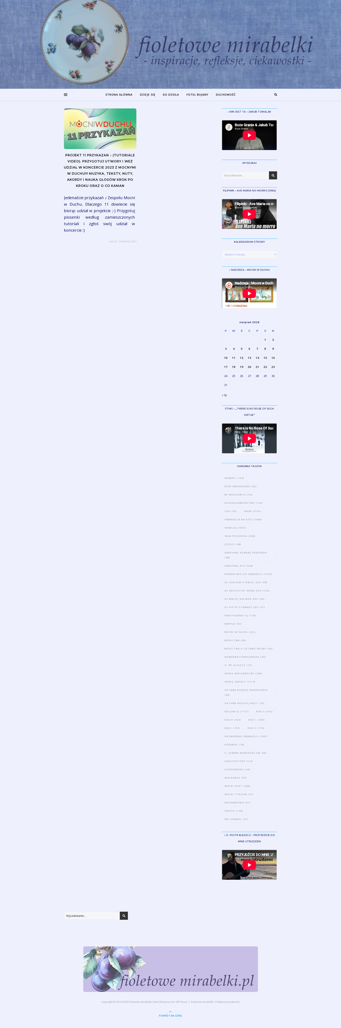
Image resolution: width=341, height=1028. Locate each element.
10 (226, 358)
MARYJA (233, 623)
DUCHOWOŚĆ (226, 94)
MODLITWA (235, 640)
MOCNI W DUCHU (240, 632)
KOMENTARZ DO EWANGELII (249, 574)
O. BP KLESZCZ (238, 665)
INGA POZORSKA (240, 536)
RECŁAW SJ (237, 711)
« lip (224, 395)
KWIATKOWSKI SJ (240, 615)
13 (249, 358)
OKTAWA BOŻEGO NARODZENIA (246, 692)
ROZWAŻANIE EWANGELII (246, 736)
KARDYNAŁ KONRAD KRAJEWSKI (246, 555)
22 (265, 367)
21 (257, 367)
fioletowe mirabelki (140, 1002)
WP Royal (181, 1002)
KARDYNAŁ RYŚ (239, 565)
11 (233, 358)
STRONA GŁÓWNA (118, 94)
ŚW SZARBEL (236, 819)
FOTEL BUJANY (197, 94)
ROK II (256, 728)
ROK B (233, 719)
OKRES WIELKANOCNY (243, 673)
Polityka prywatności (227, 1002)
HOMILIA (235, 527)
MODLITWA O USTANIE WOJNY (249, 648)
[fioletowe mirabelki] (170, 969)
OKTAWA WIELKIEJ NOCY (245, 703)
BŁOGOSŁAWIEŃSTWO (244, 502)
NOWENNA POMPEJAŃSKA (245, 656)
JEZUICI (233, 544)
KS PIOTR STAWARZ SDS (245, 607)
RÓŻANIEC (235, 744)
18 (233, 367)
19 (241, 367)
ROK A (264, 711)
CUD (231, 511)
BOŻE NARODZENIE (241, 486)
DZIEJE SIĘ (147, 94)
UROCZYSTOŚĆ (239, 761)
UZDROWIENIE (237, 769)
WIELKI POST (238, 786)
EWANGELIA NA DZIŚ (243, 519)
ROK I (232, 728)
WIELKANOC (236, 777)
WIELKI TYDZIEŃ (239, 794)
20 (249, 367)
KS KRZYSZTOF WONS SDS (247, 590)
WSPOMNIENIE (238, 802)
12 (241, 358)
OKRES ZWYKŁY (240, 681)
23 (273, 367)
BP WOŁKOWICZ (239, 494)
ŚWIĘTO (234, 810)
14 (257, 358)
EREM (252, 511)
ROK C (256, 719)
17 (226, 367)
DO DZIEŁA (171, 94)
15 (265, 358)
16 (273, 358)
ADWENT (234, 478)
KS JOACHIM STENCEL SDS (246, 582)
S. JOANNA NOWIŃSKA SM (246, 752)
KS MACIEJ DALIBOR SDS (245, 598)
